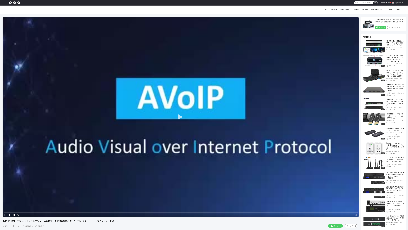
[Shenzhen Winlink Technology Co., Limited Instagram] (19, 2)
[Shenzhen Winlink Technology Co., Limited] (17, 10)
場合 (398, 9)
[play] (180, 117)
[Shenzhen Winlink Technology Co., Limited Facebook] (10, 2)
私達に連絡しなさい (377, 9)
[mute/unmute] (18, 214)
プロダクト (333, 9)
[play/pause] (9, 214)
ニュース (390, 9)
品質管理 (365, 9)
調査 (375, 3)
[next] (14, 214)
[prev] (5, 214)
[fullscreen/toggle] (356, 214)
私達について (344, 9)
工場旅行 (355, 9)
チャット (384, 2)
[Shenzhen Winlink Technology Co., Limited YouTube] (14, 2)
